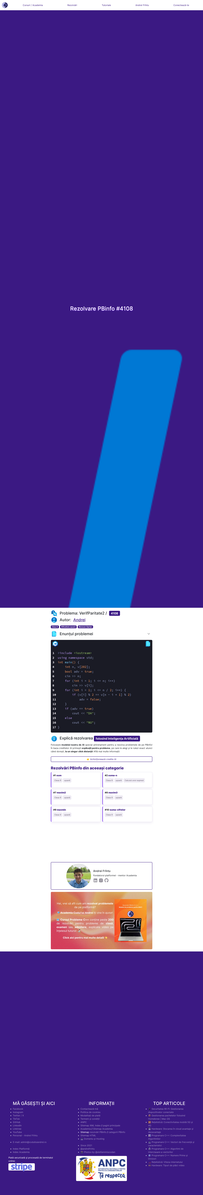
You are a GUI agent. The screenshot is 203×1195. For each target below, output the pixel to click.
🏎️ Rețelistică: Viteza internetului (165, 1162)
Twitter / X (18, 1115)
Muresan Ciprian (85, 627)
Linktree (17, 1128)
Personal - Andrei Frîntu (25, 1135)
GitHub (16, 1122)
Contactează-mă (89, 1108)
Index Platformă (21, 1148)
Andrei (79, 620)
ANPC (84, 1122)
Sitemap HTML (88, 1135)
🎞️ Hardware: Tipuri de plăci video (166, 1165)
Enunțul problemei (76, 633)
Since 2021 (86, 1145)
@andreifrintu (88, 1148)
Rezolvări (72, 5)
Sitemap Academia (103, 1128)
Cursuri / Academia (33, 5)
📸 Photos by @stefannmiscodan (98, 1152)
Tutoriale (106, 5)
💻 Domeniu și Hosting (92, 1138)
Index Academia (21, 1152)
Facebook (18, 1108)
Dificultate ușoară (68, 627)
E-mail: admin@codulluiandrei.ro (30, 1142)
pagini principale (111, 1125)
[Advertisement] (101, 842)
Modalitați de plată (90, 1115)
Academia (86, 1128)
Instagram (18, 1112)
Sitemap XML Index (91, 1125)
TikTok (16, 1118)
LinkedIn (17, 1125)
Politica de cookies (90, 1112)
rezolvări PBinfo (98, 1132)
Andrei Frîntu (142, 5)
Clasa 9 (55, 627)
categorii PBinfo (117, 1132)
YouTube (17, 1132)
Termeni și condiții (90, 1118)
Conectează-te (181, 5)
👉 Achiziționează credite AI (101, 759)
